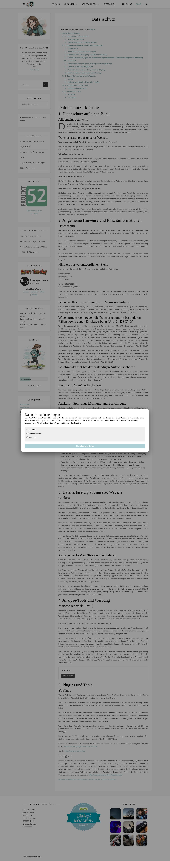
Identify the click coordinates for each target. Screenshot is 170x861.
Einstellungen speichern (85, 446)
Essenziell (32, 430)
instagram (32, 437)
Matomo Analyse (34, 433)
